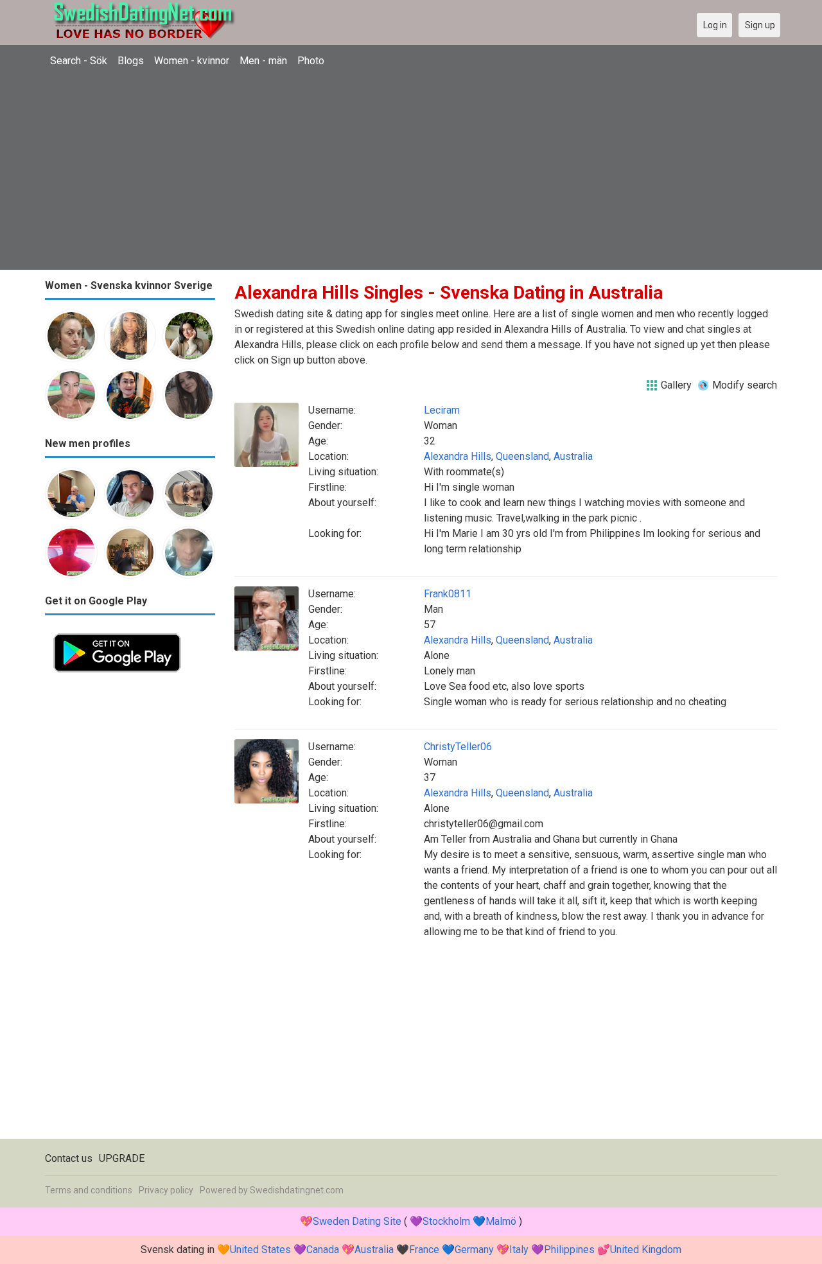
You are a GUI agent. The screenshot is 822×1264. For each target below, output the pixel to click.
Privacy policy (166, 1190)
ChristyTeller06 (458, 747)
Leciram (442, 410)
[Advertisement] (411, 170)
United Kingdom (645, 1249)
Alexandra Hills (457, 456)
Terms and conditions (88, 1190)
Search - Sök (78, 61)
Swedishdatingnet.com (297, 1190)
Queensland (522, 456)
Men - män (263, 61)
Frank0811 (447, 594)
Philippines (569, 1249)
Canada (322, 1249)
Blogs (131, 61)
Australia (573, 456)
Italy (519, 1249)
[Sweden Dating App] (117, 632)
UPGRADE (121, 1158)
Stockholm (446, 1221)
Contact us (68, 1158)
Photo (310, 61)
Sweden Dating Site (357, 1221)
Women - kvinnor (191, 61)
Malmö (500, 1221)
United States (260, 1249)
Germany (474, 1249)
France (424, 1249)
